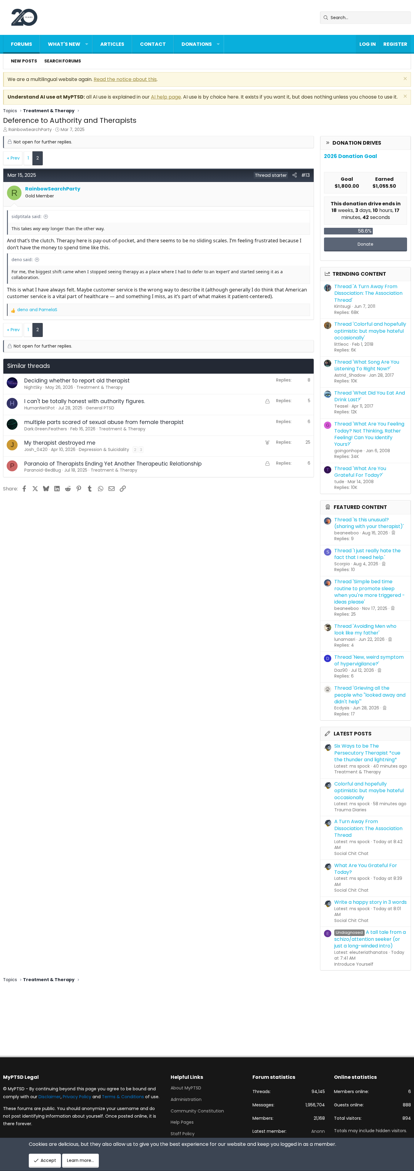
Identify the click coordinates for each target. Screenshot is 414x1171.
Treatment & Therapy (357, 772)
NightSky (33, 387)
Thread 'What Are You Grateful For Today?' (360, 472)
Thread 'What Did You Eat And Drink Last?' (369, 396)
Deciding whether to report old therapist (77, 380)
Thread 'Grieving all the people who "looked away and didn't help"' (370, 695)
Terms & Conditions (123, 1097)
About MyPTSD (186, 1088)
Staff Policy (183, 1134)
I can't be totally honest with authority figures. (84, 401)
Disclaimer (49, 1097)
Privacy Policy (77, 1097)
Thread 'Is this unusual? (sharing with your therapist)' (369, 523)
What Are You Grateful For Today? (365, 869)
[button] (86, 44)
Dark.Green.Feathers (45, 429)
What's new (64, 44)
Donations (197, 44)
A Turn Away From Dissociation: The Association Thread (368, 828)
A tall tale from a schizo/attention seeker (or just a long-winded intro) (370, 939)
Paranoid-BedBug (42, 470)
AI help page (166, 96)
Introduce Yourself (353, 964)
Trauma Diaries (350, 810)
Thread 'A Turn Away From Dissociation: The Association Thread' (368, 293)
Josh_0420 (36, 449)
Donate (365, 244)
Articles (112, 44)
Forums (21, 44)
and (37, 310)
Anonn (318, 1131)
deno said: (22, 259)
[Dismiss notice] (404, 79)
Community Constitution (197, 1111)
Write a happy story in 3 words (370, 902)
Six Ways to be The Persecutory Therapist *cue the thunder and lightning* (367, 752)
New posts (24, 61)
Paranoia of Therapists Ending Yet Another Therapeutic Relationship (113, 463)
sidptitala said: (27, 216)
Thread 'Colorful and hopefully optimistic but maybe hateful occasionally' (370, 331)
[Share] (294, 175)
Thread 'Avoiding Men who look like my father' (365, 629)
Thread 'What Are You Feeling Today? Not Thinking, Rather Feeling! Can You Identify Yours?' (369, 434)
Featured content (360, 507)
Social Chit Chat (351, 853)
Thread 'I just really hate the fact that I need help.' (367, 554)
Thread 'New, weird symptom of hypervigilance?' (369, 660)
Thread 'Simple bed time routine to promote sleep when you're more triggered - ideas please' (369, 591)
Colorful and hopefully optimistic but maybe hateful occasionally (369, 790)
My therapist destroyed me (59, 442)
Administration (186, 1099)
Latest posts (353, 733)
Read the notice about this (125, 79)
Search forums (62, 61)
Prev (15, 158)
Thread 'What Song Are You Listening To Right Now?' (366, 365)
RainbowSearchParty (30, 129)
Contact (153, 44)
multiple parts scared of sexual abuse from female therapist (104, 422)
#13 (305, 175)
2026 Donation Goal (350, 156)
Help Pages (182, 1122)
